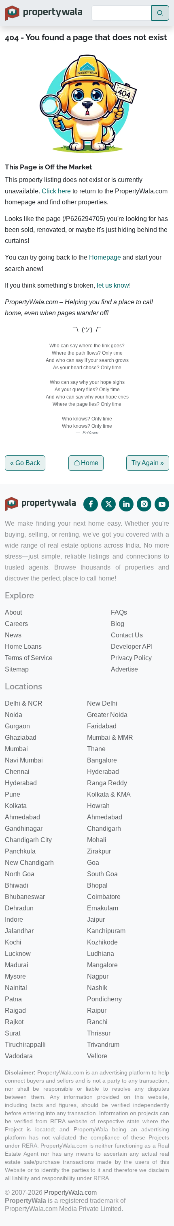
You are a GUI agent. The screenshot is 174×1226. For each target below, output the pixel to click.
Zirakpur (99, 851)
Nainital (16, 987)
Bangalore (102, 760)
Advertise (124, 669)
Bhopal (97, 885)
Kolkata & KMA (109, 794)
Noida (13, 714)
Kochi (13, 942)
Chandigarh (104, 828)
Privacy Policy (131, 657)
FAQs (119, 612)
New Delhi (102, 703)
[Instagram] (144, 504)
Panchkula (20, 851)
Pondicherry (104, 999)
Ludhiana (100, 953)
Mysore (15, 976)
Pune (12, 794)
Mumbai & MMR (110, 737)
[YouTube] (162, 504)
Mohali (96, 839)
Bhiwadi (16, 885)
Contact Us (127, 635)
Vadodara (19, 1056)
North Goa (19, 874)
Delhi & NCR (23, 703)
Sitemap (17, 669)
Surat (12, 1033)
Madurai (16, 965)
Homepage (105, 257)
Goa (93, 862)
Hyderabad (103, 771)
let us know (113, 285)
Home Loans (23, 646)
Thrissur (98, 1033)
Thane (96, 748)
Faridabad (102, 726)
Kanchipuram (106, 930)
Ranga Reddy (107, 783)
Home (89, 462)
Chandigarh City (28, 839)
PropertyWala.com (70, 1192)
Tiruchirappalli (25, 1044)
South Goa (102, 874)
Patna (13, 999)
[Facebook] (90, 504)
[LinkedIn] (126, 504)
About (13, 612)
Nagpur (97, 976)
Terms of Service (29, 657)
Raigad (15, 1010)
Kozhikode (102, 942)
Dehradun (19, 908)
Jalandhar (19, 930)
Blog (117, 623)
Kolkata (16, 805)
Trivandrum (103, 1044)
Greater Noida (107, 714)
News (13, 635)
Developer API (132, 646)
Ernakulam (102, 908)
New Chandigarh (29, 862)
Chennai (17, 771)
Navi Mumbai (24, 760)
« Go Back (25, 462)
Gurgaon (17, 726)
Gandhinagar (23, 828)
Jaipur (96, 919)
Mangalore (102, 965)
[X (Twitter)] (108, 504)
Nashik (97, 987)
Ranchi (97, 1021)
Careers (16, 623)
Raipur (96, 1010)
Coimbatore (104, 896)
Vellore (97, 1056)
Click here (56, 191)
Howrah (98, 805)
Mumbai (16, 748)
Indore (14, 919)
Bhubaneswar (25, 896)
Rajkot (14, 1021)
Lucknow (18, 953)
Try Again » (148, 462)
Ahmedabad (22, 817)
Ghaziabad (20, 737)
